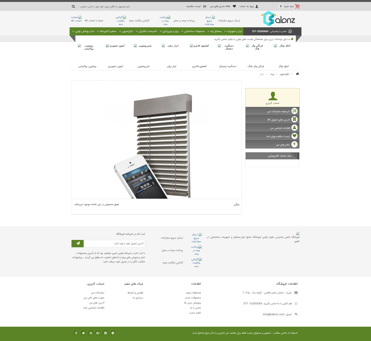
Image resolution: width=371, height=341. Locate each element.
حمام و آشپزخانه (108, 31)
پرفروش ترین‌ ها (192, 303)
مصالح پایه (215, 31)
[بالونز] (272, 25)
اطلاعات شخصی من (280, 128)
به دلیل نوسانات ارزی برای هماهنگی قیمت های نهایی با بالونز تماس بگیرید (252, 39)
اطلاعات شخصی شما (93, 308)
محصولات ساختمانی (194, 31)
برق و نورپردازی (171, 31)
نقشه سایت (195, 313)
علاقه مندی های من (220, 6)
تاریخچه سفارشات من (278, 111)
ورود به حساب (246, 6)
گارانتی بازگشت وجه (139, 21)
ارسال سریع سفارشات (229, 21)
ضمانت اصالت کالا (94, 21)
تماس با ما (195, 308)
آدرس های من (96, 303)
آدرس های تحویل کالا (278, 120)
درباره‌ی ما (138, 298)
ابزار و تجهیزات (234, 31)
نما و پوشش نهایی (84, 31)
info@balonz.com (274, 314)
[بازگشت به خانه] (296, 74)
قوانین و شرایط (135, 293)
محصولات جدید (193, 298)
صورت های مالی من (93, 298)
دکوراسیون (127, 31)
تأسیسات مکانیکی (148, 31)
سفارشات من (97, 293)
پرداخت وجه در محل (184, 21)
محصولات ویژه (193, 293)
